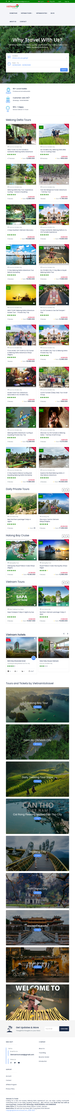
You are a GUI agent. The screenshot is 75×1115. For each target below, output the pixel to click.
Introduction (43, 1061)
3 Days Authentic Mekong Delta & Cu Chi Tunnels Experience (53, 231)
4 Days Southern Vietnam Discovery (20, 230)
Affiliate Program (11, 1085)
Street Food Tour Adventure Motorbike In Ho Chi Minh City (17, 394)
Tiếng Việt (52, 1)
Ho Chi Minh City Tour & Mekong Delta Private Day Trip (53, 352)
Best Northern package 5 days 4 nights (19, 520)
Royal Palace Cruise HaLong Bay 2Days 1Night (53, 567)
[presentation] (63, 489)
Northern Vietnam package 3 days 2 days (53, 613)
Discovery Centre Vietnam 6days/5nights (49, 520)
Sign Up (67, 1)
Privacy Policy (10, 1089)
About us (13, 21)
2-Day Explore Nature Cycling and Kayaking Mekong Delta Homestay (19, 474)
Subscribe (64, 1029)
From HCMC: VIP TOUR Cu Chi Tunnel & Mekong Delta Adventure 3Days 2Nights (20, 353)
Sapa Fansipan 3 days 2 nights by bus (20, 612)
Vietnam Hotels (41, 13)
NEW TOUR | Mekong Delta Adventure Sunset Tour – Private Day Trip (20, 311)
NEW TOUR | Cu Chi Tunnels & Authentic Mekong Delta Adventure (20, 151)
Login (59, 1)
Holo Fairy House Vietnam (49, 661)
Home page (13, 13)
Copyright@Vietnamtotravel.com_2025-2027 (20, 1110)
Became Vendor (44, 1057)
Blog (52, 13)
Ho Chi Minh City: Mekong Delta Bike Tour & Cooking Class (53, 151)
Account (8, 1076)
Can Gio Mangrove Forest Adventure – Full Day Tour (53, 191)
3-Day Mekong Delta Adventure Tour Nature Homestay (20, 271)
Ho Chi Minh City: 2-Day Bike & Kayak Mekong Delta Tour (53, 271)
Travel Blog (42, 1053)
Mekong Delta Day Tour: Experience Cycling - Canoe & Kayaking (20, 191)
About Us (42, 1048)
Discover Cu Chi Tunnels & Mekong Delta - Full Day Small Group (52, 434)
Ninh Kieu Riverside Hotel (16, 661)
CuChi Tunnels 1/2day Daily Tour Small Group (53, 394)
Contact (23, 21)
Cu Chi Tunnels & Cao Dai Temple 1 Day (52, 311)
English (42, 1)
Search (64, 70)
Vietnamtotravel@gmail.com (21, 1)
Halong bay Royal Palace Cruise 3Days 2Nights (21, 567)
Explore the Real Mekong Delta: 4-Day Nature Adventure (52, 474)
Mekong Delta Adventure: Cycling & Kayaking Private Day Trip (20, 434)
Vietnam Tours (26, 13)
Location (15, 56)
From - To (15, 63)
